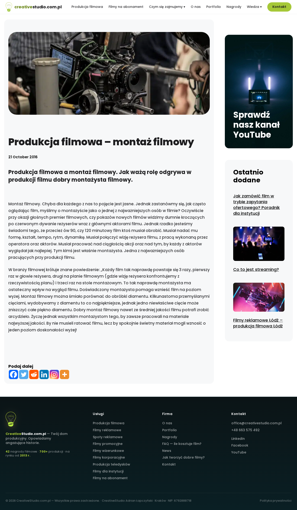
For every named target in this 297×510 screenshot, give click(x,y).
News (166, 450)
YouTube (238, 452)
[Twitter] (23, 374)
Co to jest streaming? (256, 269)
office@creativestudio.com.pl (256, 423)
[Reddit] (34, 374)
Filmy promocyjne (108, 443)
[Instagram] (54, 374)
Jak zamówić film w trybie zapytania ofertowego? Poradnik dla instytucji (256, 204)
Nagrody (233, 7)
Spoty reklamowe (108, 437)
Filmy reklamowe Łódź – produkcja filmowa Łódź (258, 323)
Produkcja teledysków (111, 464)
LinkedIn (238, 438)
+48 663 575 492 (245, 430)
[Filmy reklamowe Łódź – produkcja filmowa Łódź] (258, 298)
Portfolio (213, 7)
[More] (64, 374)
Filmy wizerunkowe (108, 450)
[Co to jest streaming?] (258, 244)
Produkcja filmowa (87, 7)
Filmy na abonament (126, 7)
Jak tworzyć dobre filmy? (183, 457)
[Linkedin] (44, 374)
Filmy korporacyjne (109, 457)
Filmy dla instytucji (108, 471)
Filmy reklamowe (107, 430)
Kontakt (279, 6)
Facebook (239, 445)
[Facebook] (13, 374)
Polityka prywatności (275, 501)
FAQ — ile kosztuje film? (181, 443)
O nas (196, 7)
